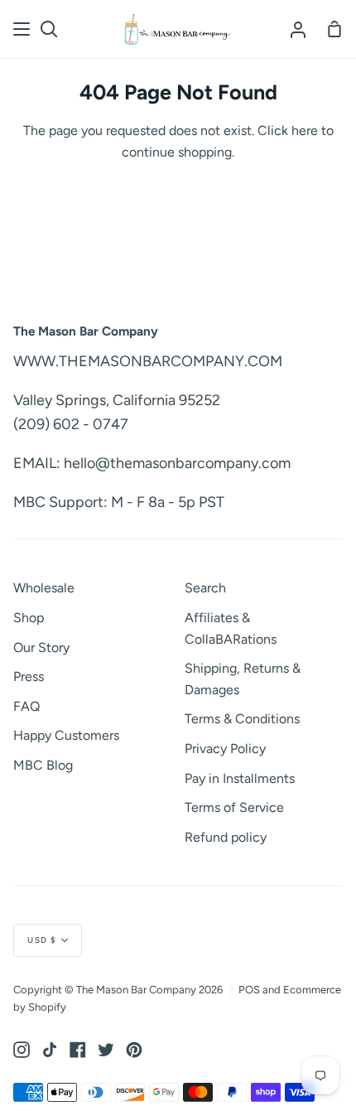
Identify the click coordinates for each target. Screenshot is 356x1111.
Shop (28, 618)
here (304, 130)
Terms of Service (234, 807)
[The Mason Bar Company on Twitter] (106, 1049)
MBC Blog (43, 765)
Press (28, 676)
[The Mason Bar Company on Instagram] (21, 1049)
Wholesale (44, 588)
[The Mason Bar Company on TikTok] (49, 1049)
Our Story (41, 647)
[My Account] (298, 29)
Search (205, 588)
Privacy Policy (225, 748)
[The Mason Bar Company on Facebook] (78, 1049)
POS (249, 989)
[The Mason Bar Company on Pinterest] (134, 1049)
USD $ (42, 940)
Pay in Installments (240, 778)
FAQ (26, 706)
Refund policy (226, 837)
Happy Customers (66, 735)
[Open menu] (22, 29)
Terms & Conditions (242, 719)
